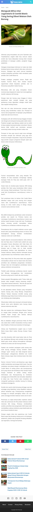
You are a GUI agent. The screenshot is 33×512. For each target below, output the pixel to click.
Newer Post (5, 449)
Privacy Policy (19, 504)
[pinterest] (20, 441)
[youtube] (24, 499)
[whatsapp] (28, 441)
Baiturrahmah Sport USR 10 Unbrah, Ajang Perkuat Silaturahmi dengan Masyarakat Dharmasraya (19, 475)
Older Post (28, 449)
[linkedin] (20, 499)
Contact (10, 504)
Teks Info (20, 509)
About (4, 504)
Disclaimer (28, 504)
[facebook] (5, 441)
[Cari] (31, 2)
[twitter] (13, 441)
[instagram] (12, 499)
